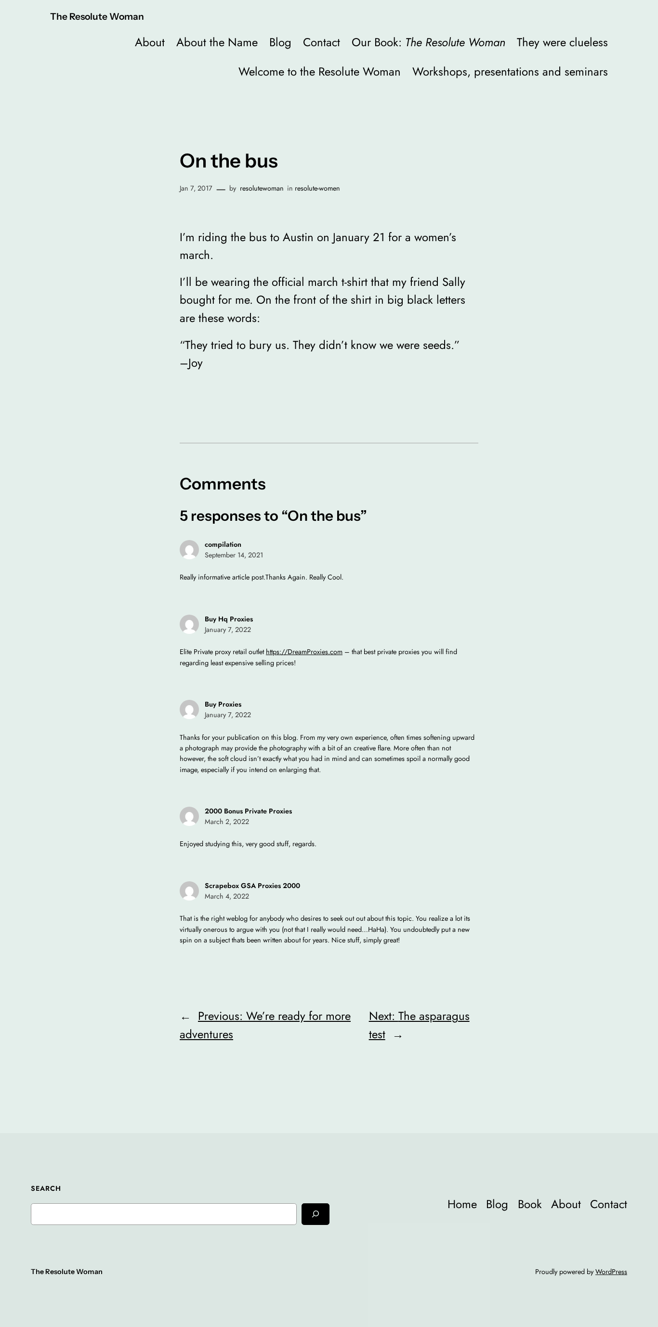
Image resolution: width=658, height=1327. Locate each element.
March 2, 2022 (227, 821)
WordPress (611, 1271)
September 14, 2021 (234, 555)
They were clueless (562, 42)
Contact (321, 42)
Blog (280, 42)
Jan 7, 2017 (196, 188)
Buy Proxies (223, 704)
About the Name (217, 42)
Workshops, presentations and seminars (510, 71)
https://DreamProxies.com (304, 652)
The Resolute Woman (97, 16)
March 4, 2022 (227, 896)
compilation (223, 544)
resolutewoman (262, 188)
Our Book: (428, 42)
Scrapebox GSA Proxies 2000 (252, 885)
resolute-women (317, 188)
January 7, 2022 (228, 629)
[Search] (315, 1214)
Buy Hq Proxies (229, 619)
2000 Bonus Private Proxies (248, 811)
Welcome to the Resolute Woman (319, 71)
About (150, 42)
